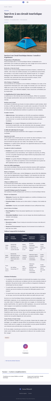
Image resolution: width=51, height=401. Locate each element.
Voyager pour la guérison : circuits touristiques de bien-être (35, 377)
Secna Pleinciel (27, 389)
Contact (30, 393)
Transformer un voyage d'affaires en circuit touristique (13, 377)
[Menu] (27, 2)
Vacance (10, 6)
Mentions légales (23, 393)
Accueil (5, 6)
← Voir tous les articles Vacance (12, 360)
